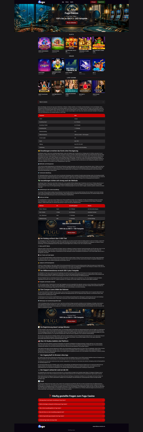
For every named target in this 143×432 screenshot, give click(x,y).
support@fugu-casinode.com (99, 426)
